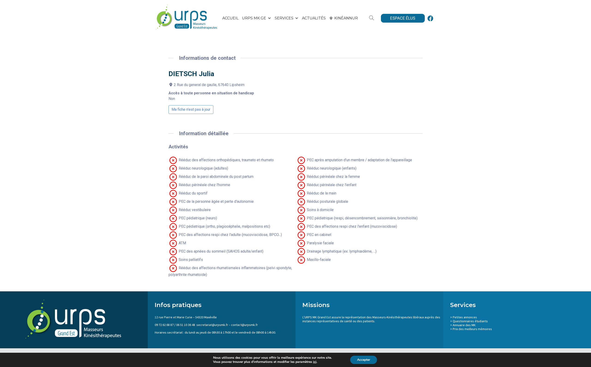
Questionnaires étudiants (470, 321)
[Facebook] (430, 18)
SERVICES (284, 18)
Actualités (314, 18)
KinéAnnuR (346, 18)
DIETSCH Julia (191, 74)
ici (315, 362)
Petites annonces (465, 317)
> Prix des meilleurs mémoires (471, 329)
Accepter (363, 360)
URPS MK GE (254, 18)
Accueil (230, 18)
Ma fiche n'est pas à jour (191, 109)
